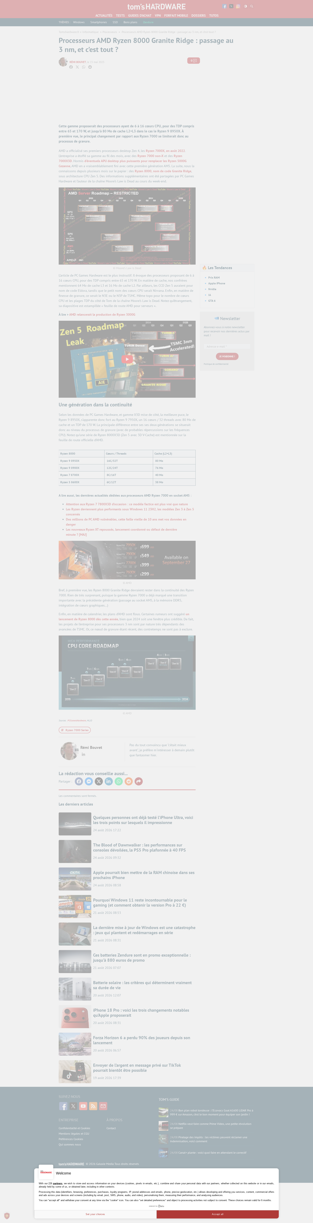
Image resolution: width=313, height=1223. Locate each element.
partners (57, 1183)
